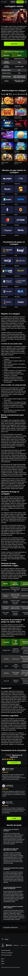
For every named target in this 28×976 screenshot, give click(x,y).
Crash (16, 94)
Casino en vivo (10, 94)
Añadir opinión (14, 762)
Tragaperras (22, 94)
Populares (3, 94)
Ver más (14, 818)
